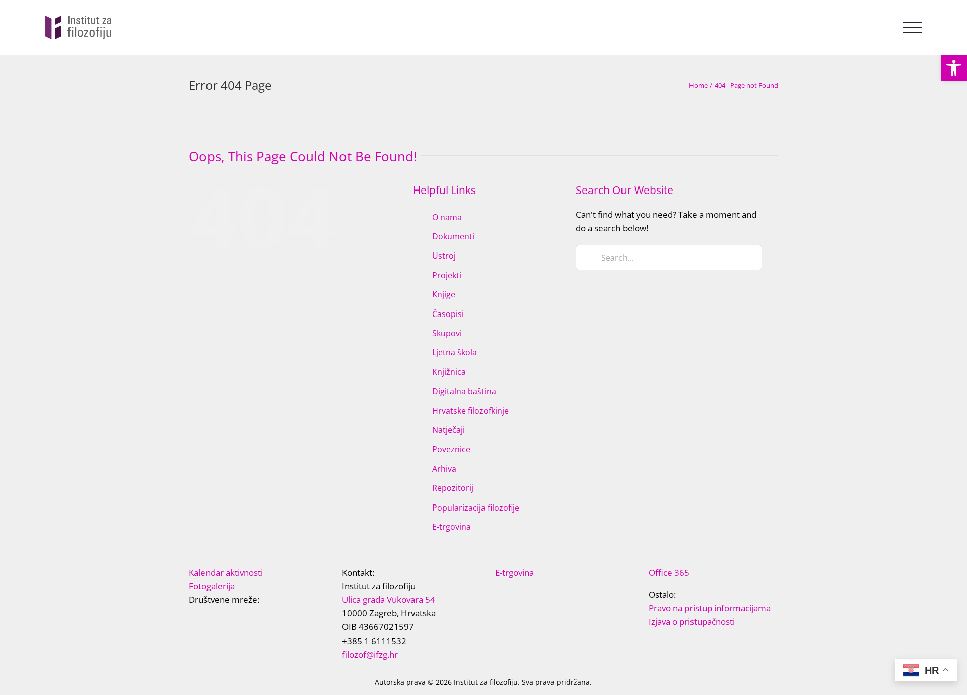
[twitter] (208, 619)
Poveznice (451, 449)
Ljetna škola (454, 352)
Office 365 (669, 572)
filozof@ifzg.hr (370, 654)
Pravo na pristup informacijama (710, 608)
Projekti (446, 275)
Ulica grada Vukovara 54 (388, 599)
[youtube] (224, 619)
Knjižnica (449, 371)
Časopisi (448, 314)
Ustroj (444, 255)
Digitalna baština (464, 391)
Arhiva (444, 468)
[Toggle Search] (874, 27)
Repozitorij (452, 487)
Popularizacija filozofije (475, 507)
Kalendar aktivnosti (226, 572)
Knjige (443, 294)
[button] (954, 68)
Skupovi (447, 333)
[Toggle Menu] (912, 27)
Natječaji (448, 429)
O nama (447, 217)
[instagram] (240, 619)
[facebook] (192, 619)
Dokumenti (453, 236)
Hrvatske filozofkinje (470, 410)
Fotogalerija (212, 586)
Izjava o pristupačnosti (692, 621)
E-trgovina (451, 526)
